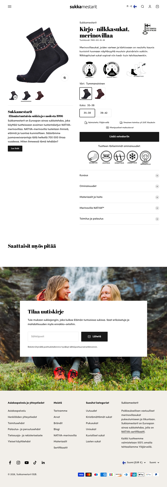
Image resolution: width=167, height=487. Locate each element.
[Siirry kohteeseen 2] (39, 95)
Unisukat (91, 429)
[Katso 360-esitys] (13, 95)
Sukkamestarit (88, 23)
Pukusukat (92, 423)
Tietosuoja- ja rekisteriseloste (25, 435)
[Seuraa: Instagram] (18, 462)
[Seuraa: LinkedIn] (43, 462)
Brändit (58, 423)
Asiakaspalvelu (17, 411)
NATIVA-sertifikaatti (133, 432)
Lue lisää (15, 149)
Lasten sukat (93, 441)
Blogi (57, 429)
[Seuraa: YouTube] (26, 462)
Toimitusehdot (16, 423)
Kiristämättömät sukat (99, 417)
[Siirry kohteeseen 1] (26, 95)
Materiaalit (60, 441)
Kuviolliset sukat (95, 435)
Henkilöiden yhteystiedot (22, 417)
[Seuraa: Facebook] (10, 462)
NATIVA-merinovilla (65, 435)
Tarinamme (60, 411)
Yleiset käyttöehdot (19, 441)
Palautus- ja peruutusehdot (24, 429)
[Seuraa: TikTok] (35, 462)
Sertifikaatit (61, 448)
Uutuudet (91, 411)
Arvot (57, 417)
